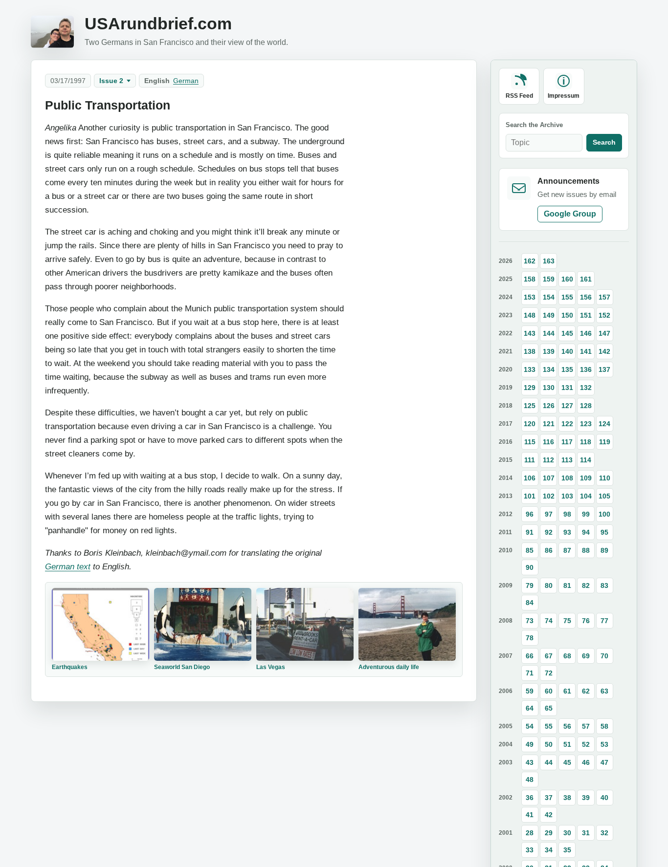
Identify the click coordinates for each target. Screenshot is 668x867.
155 (567, 297)
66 (530, 656)
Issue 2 (111, 81)
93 (567, 532)
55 (549, 726)
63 (604, 691)
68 (567, 656)
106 (529, 478)
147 (604, 333)
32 (604, 833)
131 (567, 387)
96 (530, 514)
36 (530, 798)
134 (549, 369)
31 (586, 833)
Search (604, 142)
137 (604, 369)
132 (586, 387)
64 (530, 708)
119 (604, 442)
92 (549, 532)
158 (529, 279)
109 (586, 478)
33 (530, 850)
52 (586, 744)
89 (604, 550)
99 (586, 514)
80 (549, 585)
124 (604, 424)
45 (567, 762)
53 (604, 744)
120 (529, 424)
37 (549, 798)
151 (586, 315)
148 (529, 315)
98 (567, 514)
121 (549, 424)
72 (549, 673)
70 (604, 656)
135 (567, 369)
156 (586, 297)
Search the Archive (534, 125)
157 (604, 297)
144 (549, 333)
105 (604, 496)
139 (549, 351)
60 (549, 691)
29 (549, 833)
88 (586, 550)
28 (530, 833)
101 (529, 496)
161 (586, 279)
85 (530, 550)
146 (586, 333)
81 (567, 585)
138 (529, 351)
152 (604, 315)
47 (604, 762)
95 (604, 532)
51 (567, 744)
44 (549, 762)
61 (567, 691)
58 (604, 726)
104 (586, 496)
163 (549, 261)
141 (586, 351)
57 (586, 726)
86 (549, 550)
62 (586, 691)
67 (549, 656)
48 (530, 779)
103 (567, 496)
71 (530, 673)
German (186, 81)
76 (586, 621)
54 (530, 726)
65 (549, 708)
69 (586, 656)
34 (549, 850)
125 (529, 406)
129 (529, 387)
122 (567, 424)
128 (586, 406)
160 (567, 279)
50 (549, 744)
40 (604, 798)
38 (567, 798)
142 (604, 351)
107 (549, 478)
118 (585, 442)
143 (529, 333)
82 (586, 585)
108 (567, 478)
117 (567, 442)
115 (529, 442)
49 (530, 744)
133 (529, 369)
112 (548, 460)
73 (530, 621)
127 (567, 406)
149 (549, 315)
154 (549, 297)
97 (549, 514)
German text (67, 566)
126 (549, 406)
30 (567, 833)
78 (530, 638)
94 (586, 532)
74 (549, 621)
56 (567, 726)
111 (529, 460)
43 (530, 762)
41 (530, 815)
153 (529, 297)
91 (530, 532)
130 (549, 387)
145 (567, 333)
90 (530, 567)
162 (529, 261)
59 (530, 691)
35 (567, 850)
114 (585, 460)
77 (604, 621)
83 (604, 585)
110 (604, 478)
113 (567, 460)
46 (586, 762)
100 (604, 514)
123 (586, 424)
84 (530, 603)
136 (586, 369)
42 (549, 815)
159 (549, 279)
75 (567, 621)
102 (549, 496)
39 (586, 798)
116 (548, 442)
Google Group (570, 214)
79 (530, 585)
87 (567, 550)
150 (567, 315)
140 (567, 351)
